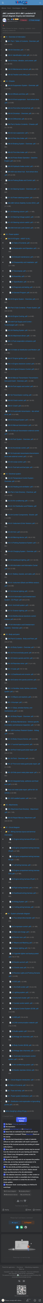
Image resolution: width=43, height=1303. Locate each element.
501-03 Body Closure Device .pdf (19, 739)
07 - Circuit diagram (13, 827)
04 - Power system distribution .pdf (20, 1096)
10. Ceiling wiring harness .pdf (22, 907)
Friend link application (8, 1267)
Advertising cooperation (32, 1267)
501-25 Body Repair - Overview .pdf (20, 716)
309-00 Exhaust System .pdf (18, 420)
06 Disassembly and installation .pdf (24, 262)
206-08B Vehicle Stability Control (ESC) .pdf (23, 203)
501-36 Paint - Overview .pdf (18, 758)
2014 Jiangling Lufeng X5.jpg (16, 1111)
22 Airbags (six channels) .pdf (22, 1036)
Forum (9, 8)
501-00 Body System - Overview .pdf (21, 647)
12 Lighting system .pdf (20, 992)
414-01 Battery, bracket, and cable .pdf (21, 574)
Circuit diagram (16, 8)
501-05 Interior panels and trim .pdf (20, 658)
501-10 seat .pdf (13, 669)
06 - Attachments (12, 805)
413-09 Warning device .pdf (17, 537)
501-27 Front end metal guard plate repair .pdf (24, 764)
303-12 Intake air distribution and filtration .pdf (24, 350)
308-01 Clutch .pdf (14, 406)
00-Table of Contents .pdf (16, 1085)
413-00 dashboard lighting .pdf (18, 560)
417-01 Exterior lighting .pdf (17, 610)
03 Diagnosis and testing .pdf (22, 287)
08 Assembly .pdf (18, 276)
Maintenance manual (11, 1194)
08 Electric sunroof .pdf (20, 962)
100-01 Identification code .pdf (18, 55)
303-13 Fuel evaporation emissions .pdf (22, 341)
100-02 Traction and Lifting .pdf (19, 74)
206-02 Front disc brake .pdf (17, 152)
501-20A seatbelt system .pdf (18, 798)
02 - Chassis (10, 81)
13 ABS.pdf (16, 1017)
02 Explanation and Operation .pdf (24, 248)
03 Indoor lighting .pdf (19, 948)
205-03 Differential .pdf (16, 119)
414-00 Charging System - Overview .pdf (22, 551)
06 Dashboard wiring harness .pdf (24, 893)
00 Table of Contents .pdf (20, 243)
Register (29, 1223)
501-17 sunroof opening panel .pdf (20, 744)
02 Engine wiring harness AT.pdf (23, 879)
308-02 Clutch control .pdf (17, 400)
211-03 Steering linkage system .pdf (20, 217)
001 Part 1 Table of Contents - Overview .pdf (23, 41)
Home (4, 8)
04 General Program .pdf (20, 292)
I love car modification (9, 19)
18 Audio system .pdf (19, 1031)
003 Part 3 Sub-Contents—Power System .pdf (24, 307)
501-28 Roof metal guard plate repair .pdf (22, 750)
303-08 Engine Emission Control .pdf (21, 369)
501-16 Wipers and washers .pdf (19, 697)
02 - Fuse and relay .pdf (16, 1090)
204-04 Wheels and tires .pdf (18, 94)
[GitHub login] (25, 1227)
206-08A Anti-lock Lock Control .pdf (20, 228)
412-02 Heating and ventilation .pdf (20, 486)
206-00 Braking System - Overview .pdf (21, 143)
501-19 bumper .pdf (15, 702)
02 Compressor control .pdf (21, 926)
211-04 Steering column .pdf (18, 211)
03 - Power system (12, 234)
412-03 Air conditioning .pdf (17, 500)
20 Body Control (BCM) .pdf (21, 1045)
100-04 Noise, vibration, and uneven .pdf (22, 60)
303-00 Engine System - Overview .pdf (21, 299)
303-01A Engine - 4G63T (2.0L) (19, 238)
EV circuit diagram (11, 1191)
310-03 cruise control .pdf (17, 462)
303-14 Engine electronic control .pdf (21, 364)
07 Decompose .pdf (19, 271)
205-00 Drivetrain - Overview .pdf (19, 113)
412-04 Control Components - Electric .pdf (22, 514)
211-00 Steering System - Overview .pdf (22, 189)
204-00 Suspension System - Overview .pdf (23, 85)
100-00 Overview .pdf (15, 50)
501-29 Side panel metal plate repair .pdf (22, 772)
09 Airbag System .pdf (19, 901)
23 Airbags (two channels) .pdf (22, 1050)
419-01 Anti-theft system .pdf (18, 605)
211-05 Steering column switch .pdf (20, 222)
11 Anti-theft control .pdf (20, 987)
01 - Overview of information (16, 37)
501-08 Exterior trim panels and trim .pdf (22, 679)
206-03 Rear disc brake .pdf (17, 138)
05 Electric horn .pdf (19, 937)
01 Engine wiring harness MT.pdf (23, 839)
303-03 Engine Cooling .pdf (17, 316)
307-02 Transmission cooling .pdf (19, 395)
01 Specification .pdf (19, 282)
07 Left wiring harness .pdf (21, 865)
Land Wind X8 (26, 1194)
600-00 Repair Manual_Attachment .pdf (22, 817)
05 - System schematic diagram (19, 913)
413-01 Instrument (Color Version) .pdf (21, 523)
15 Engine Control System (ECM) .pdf (25, 1008)
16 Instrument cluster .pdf (20, 998)
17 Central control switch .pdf (22, 1003)
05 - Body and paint (13, 634)
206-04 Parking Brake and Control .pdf (21, 180)
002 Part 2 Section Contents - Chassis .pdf (23, 124)
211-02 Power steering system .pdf (20, 197)
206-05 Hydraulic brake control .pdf (20, 166)
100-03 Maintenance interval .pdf (19, 69)
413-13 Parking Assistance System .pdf (22, 543)
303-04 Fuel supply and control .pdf (20, 386)
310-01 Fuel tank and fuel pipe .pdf (20, 467)
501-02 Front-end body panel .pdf (19, 652)
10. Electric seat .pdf (19, 967)
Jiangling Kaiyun (25, 1191)
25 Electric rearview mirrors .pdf (23, 1070)
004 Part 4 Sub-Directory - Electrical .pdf (22, 492)
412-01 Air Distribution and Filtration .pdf (22, 506)
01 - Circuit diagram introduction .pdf (20, 1080)
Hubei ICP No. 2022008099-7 (26, 1273)
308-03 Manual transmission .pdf (19, 425)
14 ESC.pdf (16, 981)
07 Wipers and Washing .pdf (22, 942)
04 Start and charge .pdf (20, 932)
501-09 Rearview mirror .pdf (17, 663)
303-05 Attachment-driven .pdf (18, 335)
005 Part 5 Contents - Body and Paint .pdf (22, 638)
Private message (35, 20)
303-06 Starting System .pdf (17, 330)
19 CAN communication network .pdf (25, 1022)
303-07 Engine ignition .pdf (17, 358)
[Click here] (29, 1134)
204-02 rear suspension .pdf (18, 133)
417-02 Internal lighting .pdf (17, 591)
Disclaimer (20, 1267)
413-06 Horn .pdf (14, 532)
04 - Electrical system (13, 474)
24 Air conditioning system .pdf (22, 1064)
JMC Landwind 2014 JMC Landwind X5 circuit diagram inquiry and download (19, 14)
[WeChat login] (21, 1227)
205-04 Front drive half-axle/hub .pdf (20, 108)
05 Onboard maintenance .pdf (22, 257)
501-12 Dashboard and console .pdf (20, 674)
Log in (16, 1223)
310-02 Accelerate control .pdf (18, 448)
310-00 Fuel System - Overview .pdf (20, 439)
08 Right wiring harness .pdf (22, 887)
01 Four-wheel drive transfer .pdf (23, 918)
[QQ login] (17, 1227)
